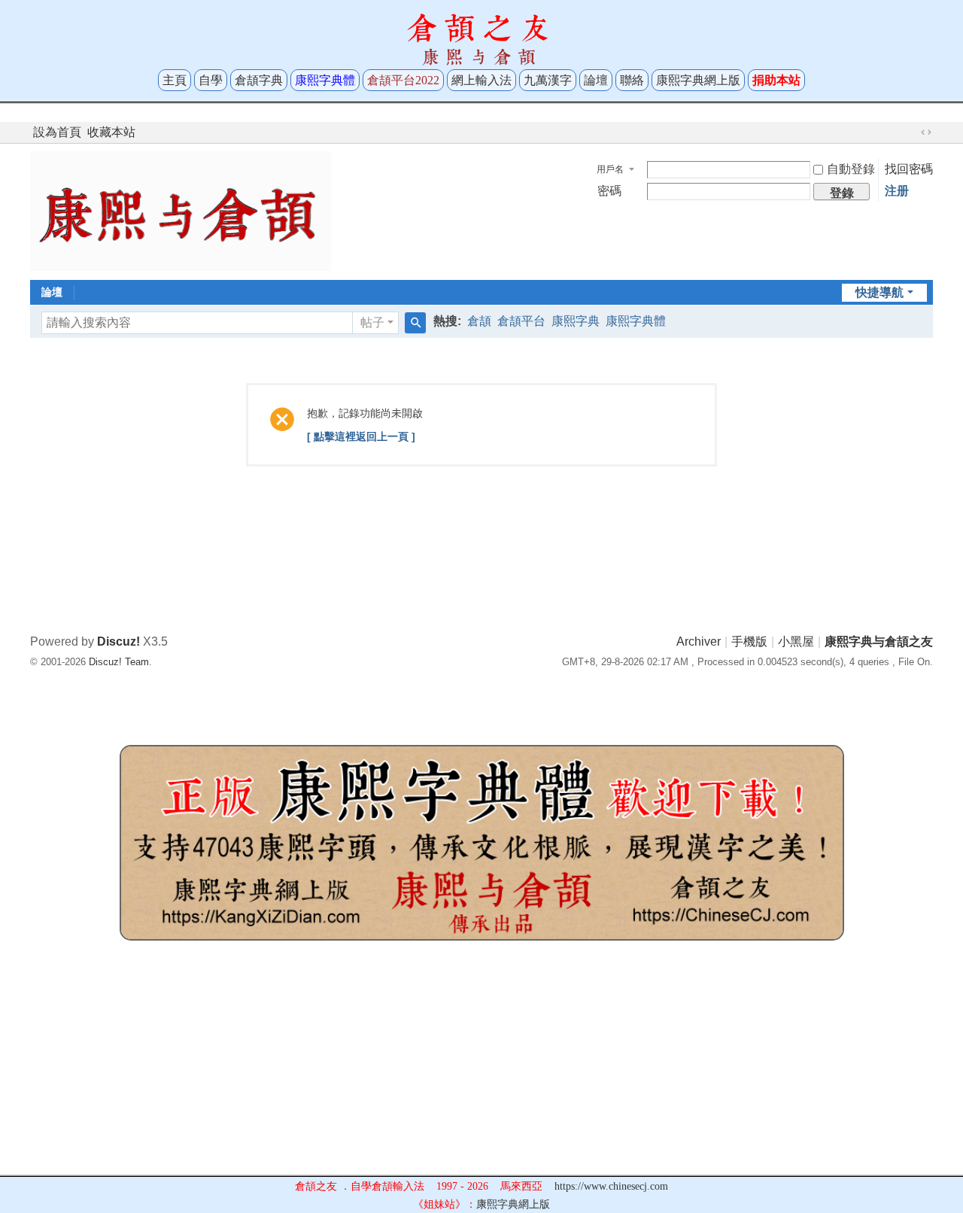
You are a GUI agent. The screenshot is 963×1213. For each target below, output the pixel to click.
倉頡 (479, 321)
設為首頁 (57, 132)
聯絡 (632, 80)
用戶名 (610, 169)
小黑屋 (796, 641)
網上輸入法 (481, 80)
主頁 (175, 80)
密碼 (609, 190)
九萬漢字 (548, 80)
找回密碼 (909, 169)
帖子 (372, 322)
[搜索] (415, 322)
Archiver (698, 641)
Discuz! (118, 641)
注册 (897, 190)
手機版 (749, 641)
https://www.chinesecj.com (611, 1186)
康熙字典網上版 (698, 80)
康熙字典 (575, 321)
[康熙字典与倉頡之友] (180, 210)
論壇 (596, 80)
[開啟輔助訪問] (912, 132)
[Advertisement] (481, 1069)
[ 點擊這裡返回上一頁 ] (361, 436)
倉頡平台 (521, 321)
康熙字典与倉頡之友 (879, 641)
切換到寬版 (926, 132)
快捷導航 (879, 292)
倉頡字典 (259, 80)
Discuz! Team (119, 661)
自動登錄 (851, 169)
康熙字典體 (636, 321)
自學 (211, 80)
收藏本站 (111, 132)
